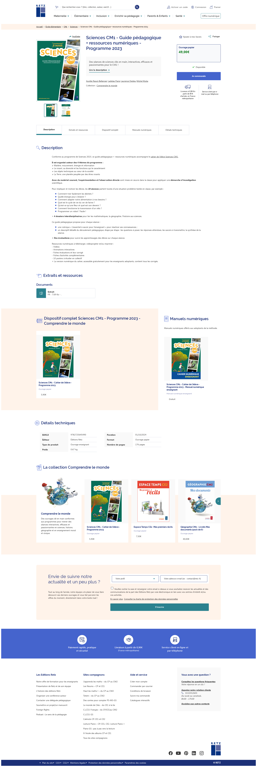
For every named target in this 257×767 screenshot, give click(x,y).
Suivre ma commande (140, 695)
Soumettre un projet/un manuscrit (51, 705)
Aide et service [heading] (138, 674)
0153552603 (191, 693)
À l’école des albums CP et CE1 (97, 733)
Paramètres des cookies (135, 762)
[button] (58, 70)
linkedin (194, 753)
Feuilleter (76, 37)
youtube (178, 753)
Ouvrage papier (186, 47)
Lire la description (98, 70)
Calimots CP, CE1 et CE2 (94, 719)
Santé (179, 16)
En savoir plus (116, 598)
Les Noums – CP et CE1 (94, 686)
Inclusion (101, 16)
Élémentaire (81, 16)
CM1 (65, 27)
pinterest (186, 753)
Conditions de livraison (140, 690)
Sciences (74, 27)
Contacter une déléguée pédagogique (53, 700)
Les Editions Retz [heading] (46, 674)
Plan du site (47, 762)
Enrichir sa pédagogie (127, 16)
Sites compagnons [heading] (94, 674)
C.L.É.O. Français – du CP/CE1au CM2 (100, 709)
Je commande (199, 76)
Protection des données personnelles (105, 762)
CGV (58, 762)
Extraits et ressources (78, 129)
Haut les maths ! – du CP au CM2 (98, 690)
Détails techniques (174, 129)
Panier (217, 7)
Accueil (39, 27)
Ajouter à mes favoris (192, 37)
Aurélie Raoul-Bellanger (96, 81)
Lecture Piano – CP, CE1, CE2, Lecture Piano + (104, 723)
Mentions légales (78, 762)
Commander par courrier (141, 686)
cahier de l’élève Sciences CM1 (164, 156)
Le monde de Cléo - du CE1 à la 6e (99, 705)
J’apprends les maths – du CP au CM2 (100, 681)
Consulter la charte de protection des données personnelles (151, 598)
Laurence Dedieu (128, 81)
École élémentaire (53, 27)
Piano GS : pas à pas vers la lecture (99, 728)
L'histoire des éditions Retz (48, 690)
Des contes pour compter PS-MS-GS (99, 700)
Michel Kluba (142, 81)
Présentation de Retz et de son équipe (53, 686)
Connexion (200, 7)
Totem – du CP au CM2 (94, 695)
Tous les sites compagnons (95, 737)
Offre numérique (210, 15)
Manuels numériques (141, 129)
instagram (201, 753)
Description (49, 129)
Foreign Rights (42, 709)
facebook (170, 753)
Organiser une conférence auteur (51, 695)
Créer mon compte (138, 681)
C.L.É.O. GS (88, 714)
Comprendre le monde (107, 85)
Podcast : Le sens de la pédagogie (51, 714)
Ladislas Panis (114, 81)
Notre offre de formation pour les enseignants (57, 681)
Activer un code (179, 7)
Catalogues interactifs (140, 700)
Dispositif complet (110, 129)
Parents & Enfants (157, 16)
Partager (216, 36)
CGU (65, 762)
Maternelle (60, 16)
